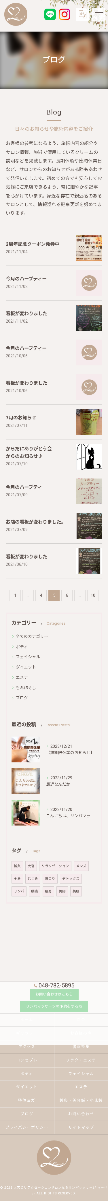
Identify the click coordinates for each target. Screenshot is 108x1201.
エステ (22, 677)
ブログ (22, 698)
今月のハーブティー (26, 279)
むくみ (33, 879)
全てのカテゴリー (32, 636)
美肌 (76, 891)
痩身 (48, 891)
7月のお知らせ (21, 418)
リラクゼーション (55, 866)
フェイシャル (28, 656)
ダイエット (26, 667)
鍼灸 (17, 866)
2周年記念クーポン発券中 (32, 244)
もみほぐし (26, 687)
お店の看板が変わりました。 (36, 522)
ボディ (22, 646)
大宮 (31, 866)
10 (93, 595)
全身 (17, 879)
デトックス (70, 879)
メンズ (81, 866)
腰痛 (34, 891)
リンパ (19, 891)
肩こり (50, 879)
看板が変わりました (26, 313)
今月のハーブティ (24, 487)
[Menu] (98, 14)
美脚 (62, 891)
